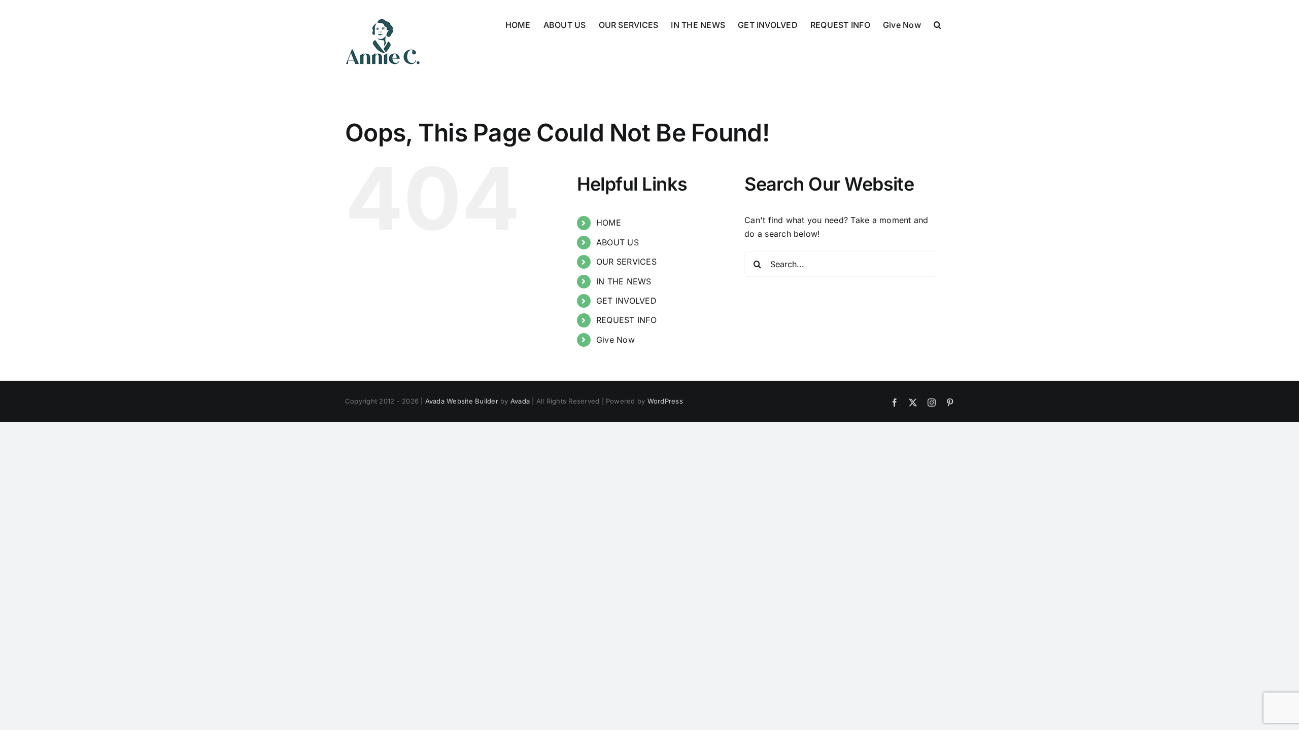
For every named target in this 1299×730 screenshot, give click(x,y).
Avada (520, 401)
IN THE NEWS (624, 281)
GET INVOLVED (626, 301)
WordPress (665, 401)
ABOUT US (617, 242)
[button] (937, 24)
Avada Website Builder (461, 401)
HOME (608, 222)
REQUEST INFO (626, 320)
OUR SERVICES (626, 262)
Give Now (615, 340)
